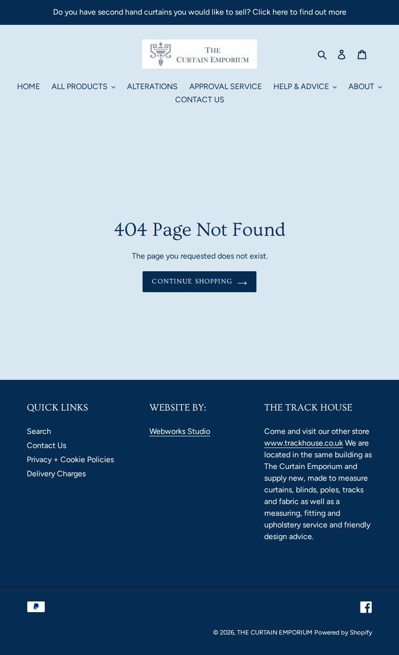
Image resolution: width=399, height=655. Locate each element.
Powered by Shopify (343, 632)
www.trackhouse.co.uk (303, 443)
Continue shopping (192, 281)
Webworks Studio (179, 431)
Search (39, 431)
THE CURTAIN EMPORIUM (274, 632)
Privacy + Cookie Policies (70, 459)
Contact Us (46, 445)
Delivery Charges (56, 473)
